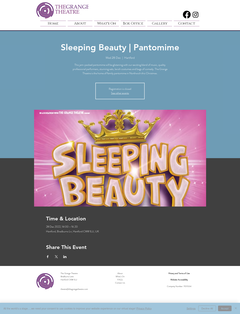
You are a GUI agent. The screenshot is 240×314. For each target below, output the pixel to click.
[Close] (236, 308)
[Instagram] (195, 14)
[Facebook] (187, 14)
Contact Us (120, 282)
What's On (120, 276)
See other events (120, 93)
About (120, 273)
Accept (225, 308)
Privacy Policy (144, 308)
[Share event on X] (56, 256)
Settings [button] (191, 308)
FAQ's (120, 279)
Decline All (207, 308)
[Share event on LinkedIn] (65, 256)
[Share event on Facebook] (47, 256)
